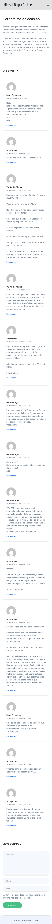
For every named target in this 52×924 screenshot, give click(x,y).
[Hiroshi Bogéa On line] (18, 4)
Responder (11, 125)
